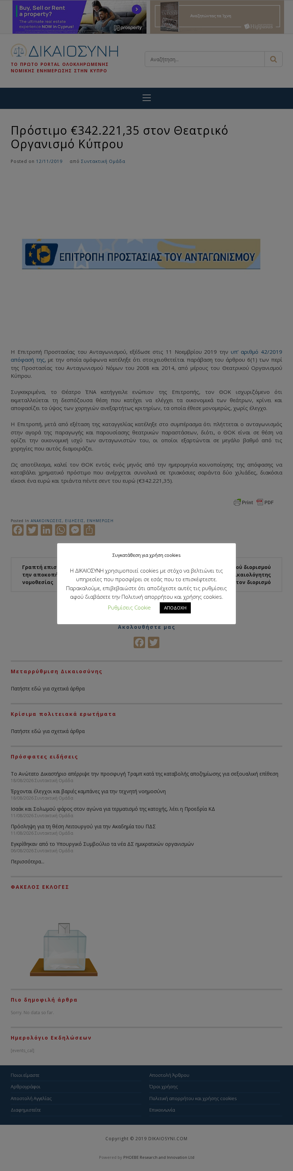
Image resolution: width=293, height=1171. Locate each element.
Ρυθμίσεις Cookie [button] (129, 607)
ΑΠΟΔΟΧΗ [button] (175, 607)
